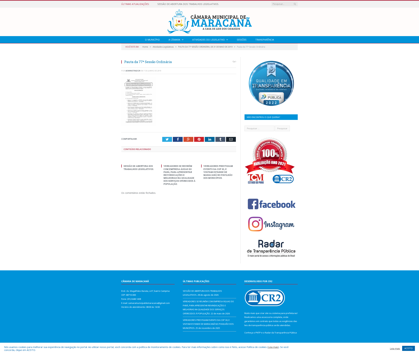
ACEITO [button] (408, 348)
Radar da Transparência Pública (281, 332)
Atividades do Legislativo (208, 39)
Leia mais (273, 347)
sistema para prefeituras (284, 313)
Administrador (133, 70)
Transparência (264, 39)
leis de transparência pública (258, 325)
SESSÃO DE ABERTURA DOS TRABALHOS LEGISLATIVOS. (188, 4)
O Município (152, 39)
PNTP (258, 332)
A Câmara (174, 39)
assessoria (267, 317)
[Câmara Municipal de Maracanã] (209, 21)
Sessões (241, 39)
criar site (264, 313)
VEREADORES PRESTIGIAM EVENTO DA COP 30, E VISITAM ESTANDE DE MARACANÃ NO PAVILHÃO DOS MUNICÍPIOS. (218, 172)
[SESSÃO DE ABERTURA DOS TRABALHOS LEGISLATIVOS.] (138, 159)
